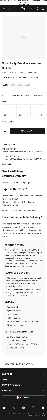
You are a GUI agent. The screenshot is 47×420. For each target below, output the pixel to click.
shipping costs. (33, 72)
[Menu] (4, 8)
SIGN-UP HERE (24, 4)
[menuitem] (4, 407)
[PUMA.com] (23, 8)
